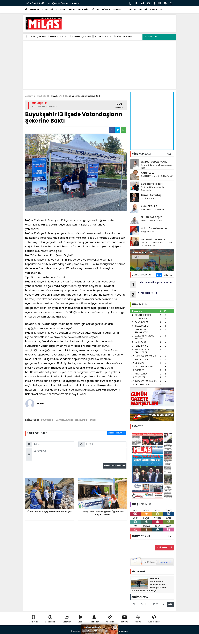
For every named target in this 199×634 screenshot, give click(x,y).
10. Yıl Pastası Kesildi (144, 294)
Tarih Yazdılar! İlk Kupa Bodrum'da (152, 284)
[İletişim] (142, 3)
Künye (138, 621)
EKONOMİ (47, 9)
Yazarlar (95, 621)
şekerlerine (81, 420)
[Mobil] (130, 3)
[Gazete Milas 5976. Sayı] (152, 465)
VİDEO (153, 9)
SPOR (71, 9)
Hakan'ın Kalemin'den (154, 228)
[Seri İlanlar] (153, 3)
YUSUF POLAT (149, 206)
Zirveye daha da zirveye (152, 209)
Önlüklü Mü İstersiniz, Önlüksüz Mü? (157, 176)
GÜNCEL (34, 9)
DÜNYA (106, 9)
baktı (93, 420)
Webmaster (154, 621)
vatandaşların (64, 420)
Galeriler (66, 621)
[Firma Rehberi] (148, 3)
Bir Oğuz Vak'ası (148, 198)
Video (81, 621)
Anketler (110, 621)
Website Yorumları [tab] (116, 433)
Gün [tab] (159, 275)
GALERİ (143, 9)
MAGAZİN (83, 9)
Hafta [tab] (165, 275)
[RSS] (171, 3)
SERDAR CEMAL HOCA (154, 161)
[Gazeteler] (159, 3)
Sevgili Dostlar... (148, 231)
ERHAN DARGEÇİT (151, 217)
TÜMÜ (169, 154)
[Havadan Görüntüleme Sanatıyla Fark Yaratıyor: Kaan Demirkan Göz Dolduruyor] (139, 582)
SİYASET (60, 9)
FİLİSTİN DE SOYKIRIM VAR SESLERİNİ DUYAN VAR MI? (156, 244)
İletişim (124, 621)
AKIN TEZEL (147, 173)
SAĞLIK (117, 9)
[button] (162, 9)
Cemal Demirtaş (151, 195)
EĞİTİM (95, 9)
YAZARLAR (130, 9)
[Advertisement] (121, 23)
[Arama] (136, 3)
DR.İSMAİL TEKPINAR (153, 239)
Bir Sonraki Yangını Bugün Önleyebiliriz (152, 188)
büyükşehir (47, 420)
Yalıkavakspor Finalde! (69, 3)
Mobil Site (33, 621)
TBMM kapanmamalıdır (152, 220)
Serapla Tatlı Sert (152, 184)
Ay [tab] (171, 275)
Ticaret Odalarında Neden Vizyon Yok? (156, 166)
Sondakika (50, 621)
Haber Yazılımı (121, 631)
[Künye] (165, 3)
